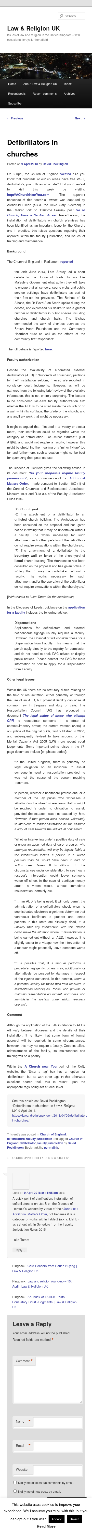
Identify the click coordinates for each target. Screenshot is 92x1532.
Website (21, 1469)
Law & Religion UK (33, 28)
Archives (69, 93)
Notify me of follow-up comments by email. (46, 1482)
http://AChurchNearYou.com (28, 194)
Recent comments (45, 93)
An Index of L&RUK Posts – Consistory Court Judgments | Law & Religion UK (44, 1301)
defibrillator (28, 1143)
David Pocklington (55, 164)
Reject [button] (74, 1519)
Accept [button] (57, 1519)
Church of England (53, 1134)
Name (23, 1421)
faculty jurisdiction (39, 1138)
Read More (46, 1526)
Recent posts (17, 93)
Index (68, 84)
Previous (15, 118)
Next (80, 118)
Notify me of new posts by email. (39, 1491)
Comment (24, 1361)
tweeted (65, 173)
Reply (19, 1250)
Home (12, 84)
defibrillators (16, 1138)
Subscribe (15, 103)
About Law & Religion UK (40, 84)
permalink (51, 1147)
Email (23, 1445)
